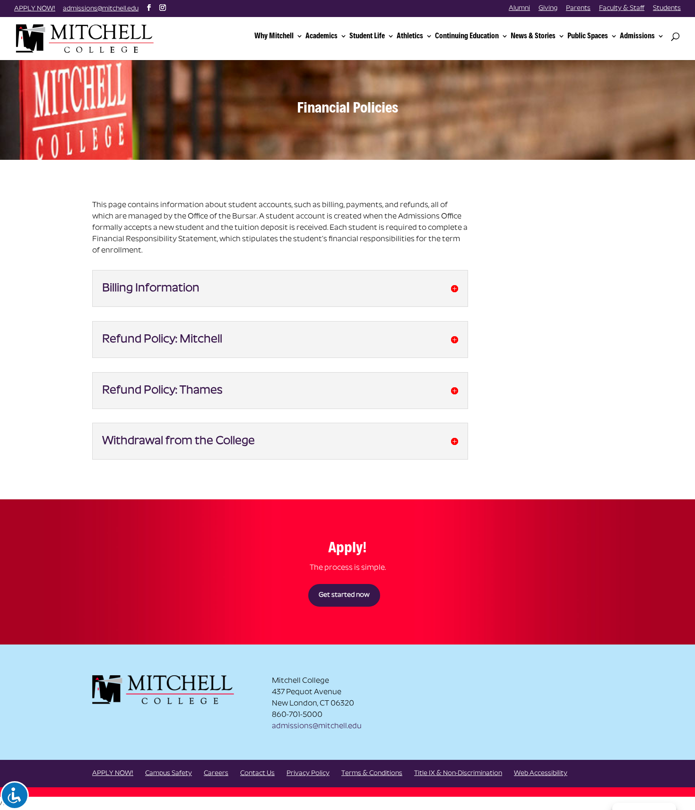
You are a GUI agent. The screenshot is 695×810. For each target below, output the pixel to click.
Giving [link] (548, 8)
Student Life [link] (367, 36)
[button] (149, 8)
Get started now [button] (344, 595)
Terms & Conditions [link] (371, 773)
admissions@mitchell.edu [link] (317, 726)
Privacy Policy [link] (308, 773)
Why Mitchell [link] (274, 36)
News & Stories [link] (533, 36)
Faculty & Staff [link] (621, 8)
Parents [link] (578, 8)
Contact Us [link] (257, 773)
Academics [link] (321, 36)
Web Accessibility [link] (540, 773)
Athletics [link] (410, 36)
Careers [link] (216, 773)
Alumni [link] (519, 8)
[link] (86, 37)
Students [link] (667, 8)
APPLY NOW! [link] (34, 8)
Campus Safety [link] (168, 773)
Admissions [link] (637, 36)
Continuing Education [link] (467, 36)
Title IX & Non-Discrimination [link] (458, 773)
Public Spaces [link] (587, 36)
